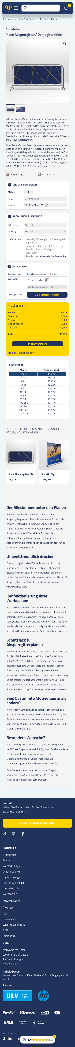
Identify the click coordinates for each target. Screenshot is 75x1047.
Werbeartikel (10, 894)
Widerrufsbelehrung (14, 925)
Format (11, 199)
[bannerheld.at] (8, 8)
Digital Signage (11, 877)
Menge (11, 192)
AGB (5, 930)
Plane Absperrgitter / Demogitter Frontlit (22, 474)
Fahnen (7, 860)
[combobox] (40, 8)
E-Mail (55, 274)
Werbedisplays (11, 866)
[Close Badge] (54, 1036)
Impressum (9, 936)
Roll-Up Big (48, 474)
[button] (65, 46)
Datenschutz (10, 919)
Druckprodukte (11, 871)
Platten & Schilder (13, 883)
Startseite (8, 19)
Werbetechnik (11, 888)
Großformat (9, 855)
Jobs (5, 913)
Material (11, 205)
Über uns (8, 908)
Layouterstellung (37, 280)
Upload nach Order (38, 274)
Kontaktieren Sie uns (37, 823)
